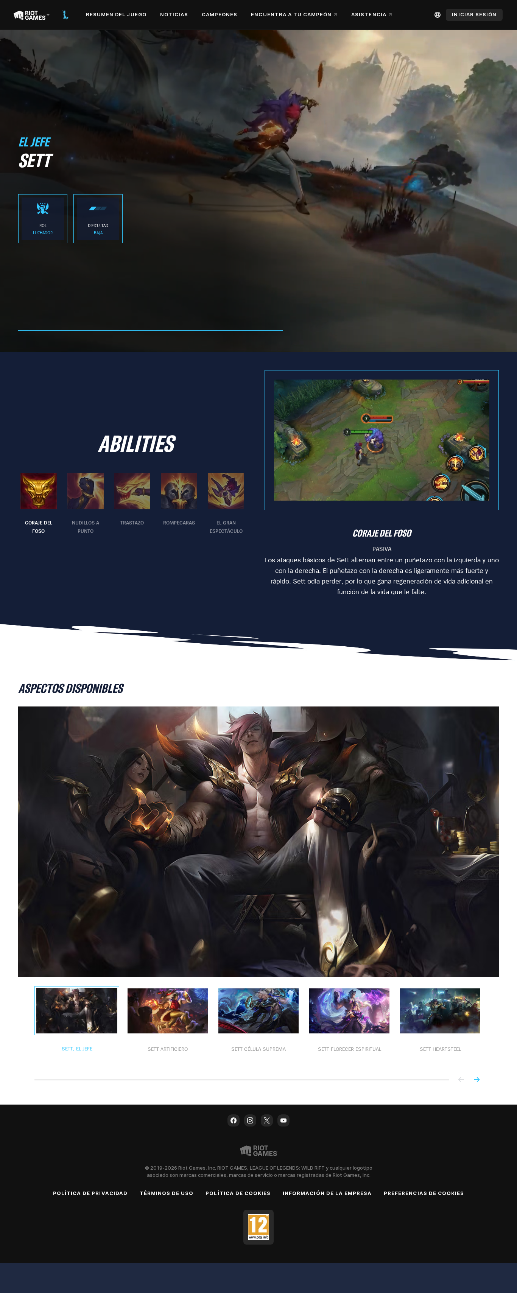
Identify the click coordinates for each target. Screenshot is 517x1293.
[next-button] (476, 1080)
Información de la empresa (327, 1193)
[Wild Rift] (65, 15)
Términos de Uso (167, 1193)
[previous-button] (461, 1080)
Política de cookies (238, 1193)
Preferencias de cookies (424, 1193)
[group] (132, 504)
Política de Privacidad (90, 1193)
